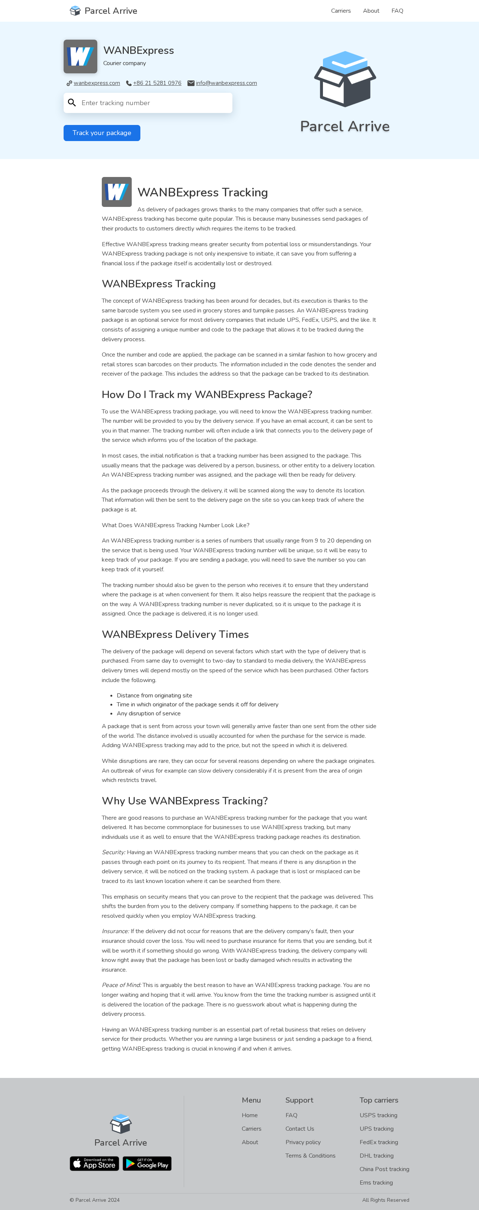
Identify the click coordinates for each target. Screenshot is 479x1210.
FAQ (397, 11)
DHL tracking (377, 1156)
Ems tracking (376, 1183)
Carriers (341, 11)
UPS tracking (377, 1129)
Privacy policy (303, 1142)
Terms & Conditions (311, 1156)
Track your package (102, 132)
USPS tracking (378, 1115)
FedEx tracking (379, 1142)
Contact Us (300, 1129)
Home (250, 1115)
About (371, 11)
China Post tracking (384, 1169)
